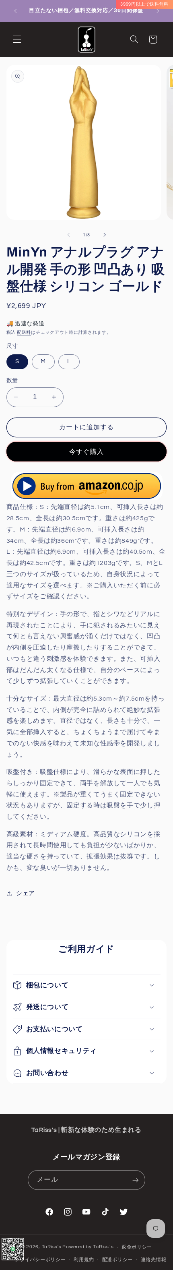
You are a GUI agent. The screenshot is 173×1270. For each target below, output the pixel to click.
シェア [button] (25, 893)
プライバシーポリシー (40, 1260)
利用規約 (84, 1260)
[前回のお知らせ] (15, 11)
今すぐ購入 (86, 452)
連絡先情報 (154, 1260)
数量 (12, 380)
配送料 (24, 332)
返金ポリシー (137, 1247)
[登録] (135, 1180)
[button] (17, 39)
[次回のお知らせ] (158, 11)
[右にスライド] (104, 235)
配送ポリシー (117, 1260)
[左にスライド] (68, 235)
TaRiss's (52, 1247)
